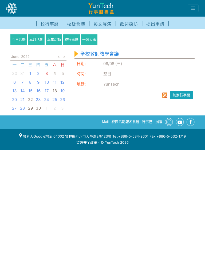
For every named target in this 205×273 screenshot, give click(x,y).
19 (62, 90)
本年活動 (54, 39)
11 (55, 82)
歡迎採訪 (129, 24)
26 (62, 99)
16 (38, 90)
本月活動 (36, 39)
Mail (105, 121)
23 (38, 99)
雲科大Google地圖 (37, 136)
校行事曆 (50, 24)
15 (30, 90)
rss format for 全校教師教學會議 (164, 95)
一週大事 (89, 39)
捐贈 (158, 121)
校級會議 (76, 24)
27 (14, 108)
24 (46, 99)
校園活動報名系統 (125, 121)
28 (22, 108)
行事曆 (147, 121)
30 (14, 73)
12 (62, 82)
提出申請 (155, 24)
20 (14, 99)
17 (47, 90)
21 (22, 99)
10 (47, 82)
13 (14, 90)
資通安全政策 (86, 142)
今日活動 (19, 39)
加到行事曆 (181, 95)
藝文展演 (102, 24)
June (15, 56)
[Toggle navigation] (193, 8)
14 (22, 90)
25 (54, 99)
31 (22, 73)
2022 (25, 56)
